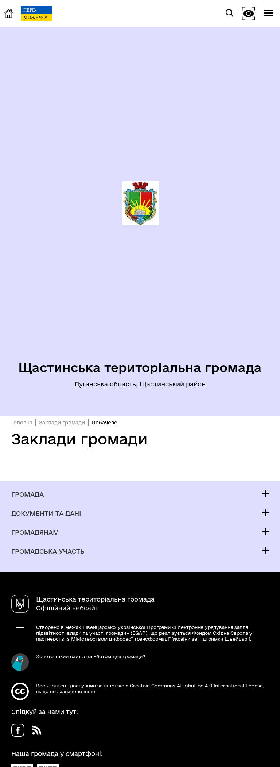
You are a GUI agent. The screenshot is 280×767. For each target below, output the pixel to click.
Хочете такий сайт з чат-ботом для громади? (90, 656)
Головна (21, 423)
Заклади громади (62, 423)
